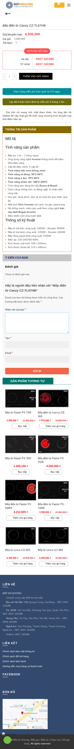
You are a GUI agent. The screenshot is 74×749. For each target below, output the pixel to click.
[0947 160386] (7, 740)
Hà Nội (25, 59)
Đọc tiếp (22, 426)
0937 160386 (45, 64)
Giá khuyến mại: (12, 34)
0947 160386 (45, 59)
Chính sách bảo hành (14, 661)
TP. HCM (25, 64)
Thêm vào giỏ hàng (36, 76)
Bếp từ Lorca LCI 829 (17, 549)
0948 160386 (10, 621)
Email (9, 352)
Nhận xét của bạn (15, 309)
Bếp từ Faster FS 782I (18, 458)
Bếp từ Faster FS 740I (18, 412)
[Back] (7, 13)
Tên (8, 338)
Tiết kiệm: (8, 42)
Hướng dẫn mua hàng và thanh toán (22, 666)
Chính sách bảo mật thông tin (19, 651)
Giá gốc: (7, 39)
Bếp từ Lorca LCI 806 (50, 549)
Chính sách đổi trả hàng (16, 656)
